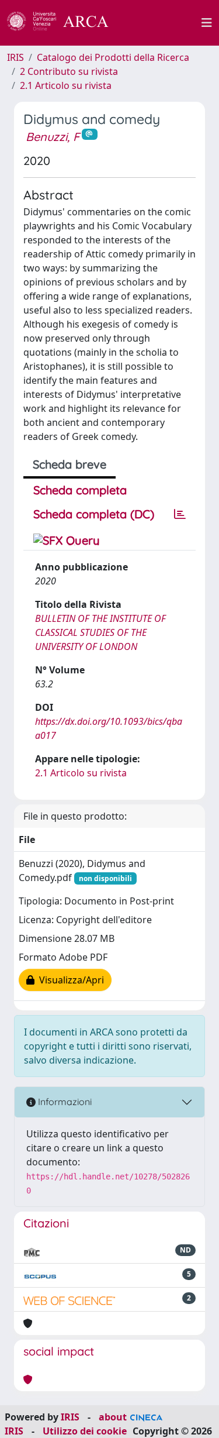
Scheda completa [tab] (80, 490)
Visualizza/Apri (69, 979)
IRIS (15, 57)
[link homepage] (64, 23)
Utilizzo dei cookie (85, 1431)
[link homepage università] (161, 23)
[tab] (180, 514)
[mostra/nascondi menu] (206, 23)
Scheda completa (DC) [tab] (93, 514)
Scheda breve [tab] (69, 464)
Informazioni (64, 1101)
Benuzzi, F (52, 136)
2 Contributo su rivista (69, 71)
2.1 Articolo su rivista (66, 85)
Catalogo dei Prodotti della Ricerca (113, 57)
